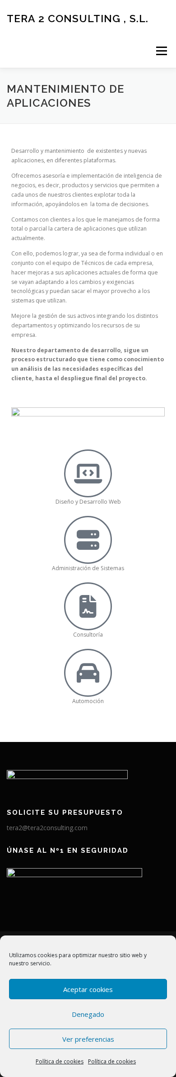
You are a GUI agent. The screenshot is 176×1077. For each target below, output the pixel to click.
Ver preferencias (88, 1039)
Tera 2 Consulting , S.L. (77, 18)
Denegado (88, 1014)
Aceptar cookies (88, 989)
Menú (160, 51)
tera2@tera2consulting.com (47, 827)
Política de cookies (59, 1061)
